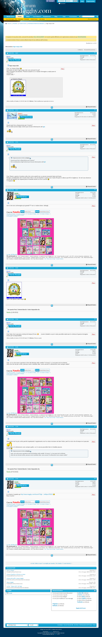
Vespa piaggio (10, 582)
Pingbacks (55, 604)
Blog (56, 16)
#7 (95, 347)
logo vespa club (17, 46)
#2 (95, 110)
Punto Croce (22, 23)
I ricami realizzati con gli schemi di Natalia (15, 215)
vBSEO (55, 634)
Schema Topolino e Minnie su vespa (16, 574)
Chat (64, 16)
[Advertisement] (41, 29)
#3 (95, 142)
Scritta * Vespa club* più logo (14, 586)
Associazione (73, 16)
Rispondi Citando (92, 106)
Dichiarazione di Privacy (85, 625)
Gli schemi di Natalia (11, 213)
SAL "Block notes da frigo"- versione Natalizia (53, 258)
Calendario (20, 19)
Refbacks (55, 605)
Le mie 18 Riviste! (12, 254)
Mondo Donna (10, 16)
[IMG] (83, 596)
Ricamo (15, 23)
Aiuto (82, 1)
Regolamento (47, 16)
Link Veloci (42, 19)
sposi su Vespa (10, 570)
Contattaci (60, 625)
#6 (95, 319)
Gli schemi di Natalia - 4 (45, 213)
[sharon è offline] (12, 115)
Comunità (26, 19)
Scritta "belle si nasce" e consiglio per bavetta (43, 563)
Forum (20, 16)
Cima (94, 625)
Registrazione (91, 1)
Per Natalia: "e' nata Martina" (63, 563)
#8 (95, 426)
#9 (95, 478)
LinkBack (80, 49)
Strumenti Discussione (89, 49)
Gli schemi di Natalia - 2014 (33, 213)
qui (44, 126)
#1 (95, 53)
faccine (80, 595)
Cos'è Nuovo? (37, 16)
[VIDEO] (84, 598)
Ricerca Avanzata (92, 19)
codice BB (80, 593)
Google (10, 593)
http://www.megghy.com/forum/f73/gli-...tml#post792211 (37, 494)
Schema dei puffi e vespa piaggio (15, 578)
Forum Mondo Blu (68, 625)
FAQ (16, 19)
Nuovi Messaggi (10, 19)
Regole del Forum (81, 608)
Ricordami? (62, 3)
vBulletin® (50, 631)
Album (28, 16)
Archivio (76, 625)
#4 (95, 189)
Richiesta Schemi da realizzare (36, 23)
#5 (95, 267)
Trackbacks (80, 602)
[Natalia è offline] (10, 196)
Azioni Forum (34, 19)
